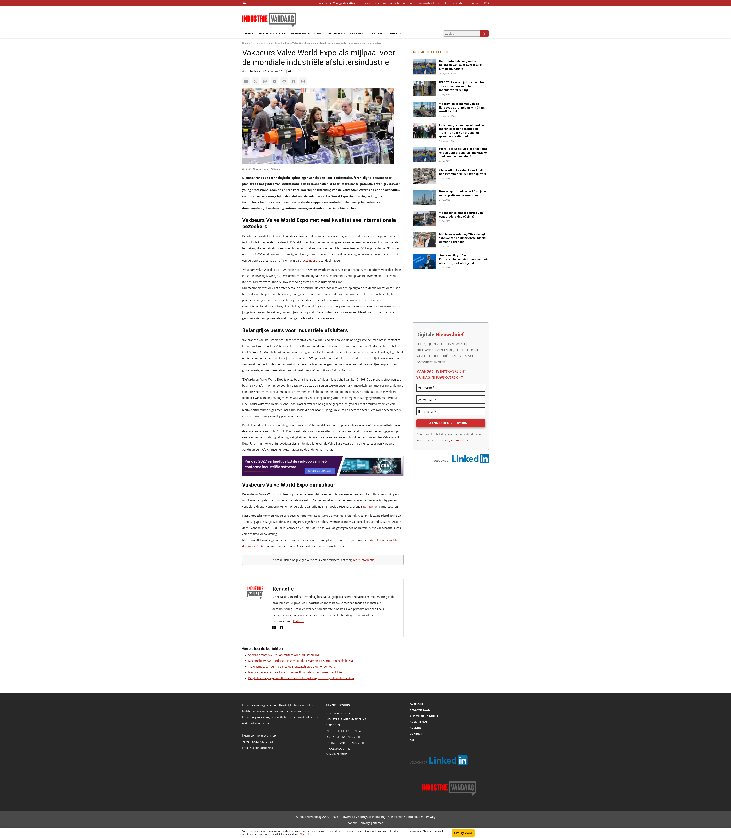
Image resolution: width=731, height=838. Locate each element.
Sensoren (333, 725)
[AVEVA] (323, 467)
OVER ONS (416, 704)
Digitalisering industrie (343, 737)
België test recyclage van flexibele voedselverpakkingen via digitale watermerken (301, 678)
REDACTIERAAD (420, 710)
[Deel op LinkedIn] (246, 81)
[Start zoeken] (484, 33)
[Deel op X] (255, 81)
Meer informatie (363, 560)
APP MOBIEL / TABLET (424, 716)
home (368, 3)
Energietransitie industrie (345, 743)
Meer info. (305, 834)
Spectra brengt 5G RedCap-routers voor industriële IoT (283, 655)
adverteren (460, 3)
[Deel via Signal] (284, 81)
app (412, 3)
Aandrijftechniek (338, 713)
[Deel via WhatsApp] (265, 81)
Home (249, 33)
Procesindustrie (270, 33)
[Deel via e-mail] (303, 81)
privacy (365, 823)
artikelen (443, 3)
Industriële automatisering (346, 719)
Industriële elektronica (343, 731)
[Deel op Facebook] (293, 81)
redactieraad (398, 3)
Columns (375, 33)
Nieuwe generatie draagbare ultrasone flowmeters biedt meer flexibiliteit (295, 672)
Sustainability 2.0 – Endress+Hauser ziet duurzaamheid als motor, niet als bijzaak (301, 660)
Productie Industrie (305, 33)
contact (475, 3)
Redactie (298, 621)
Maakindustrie (336, 754)
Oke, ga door (463, 833)
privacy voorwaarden (455, 440)
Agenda (395, 33)
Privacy (431, 817)
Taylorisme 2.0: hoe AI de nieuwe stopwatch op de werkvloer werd (291, 666)
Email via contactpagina (257, 747)
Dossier (356, 33)
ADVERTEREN (418, 722)
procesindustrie (310, 260)
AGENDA (415, 727)
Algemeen (335, 33)
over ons (380, 3)
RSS (486, 3)
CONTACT (416, 733)
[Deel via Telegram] (274, 81)
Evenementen (271, 43)
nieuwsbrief (426, 3)
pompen (368, 506)
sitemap (378, 823)
